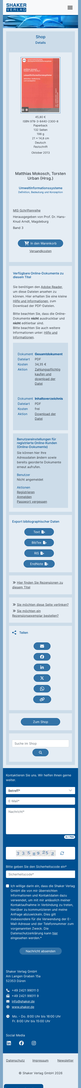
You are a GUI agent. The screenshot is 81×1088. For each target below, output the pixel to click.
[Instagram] (34, 1043)
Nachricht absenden (40, 951)
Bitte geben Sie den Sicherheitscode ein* (36, 867)
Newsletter (65, 1060)
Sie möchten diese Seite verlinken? (43, 605)
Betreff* (14, 791)
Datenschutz (15, 1060)
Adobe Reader (51, 287)
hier (55, 933)
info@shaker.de (23, 1001)
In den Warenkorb (43, 243)
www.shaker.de (23, 1007)
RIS (36, 553)
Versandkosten (40, 251)
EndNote (36, 564)
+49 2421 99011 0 (25, 990)
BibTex (36, 542)
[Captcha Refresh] (62, 853)
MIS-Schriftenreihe (26, 210)
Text (36, 532)
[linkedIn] (9, 1043)
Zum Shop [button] (40, 722)
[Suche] (40, 752)
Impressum (40, 1060)
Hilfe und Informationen (30, 301)
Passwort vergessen (32, 502)
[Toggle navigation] (70, 7)
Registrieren (26, 492)
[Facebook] (21, 1043)
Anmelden (24, 497)
